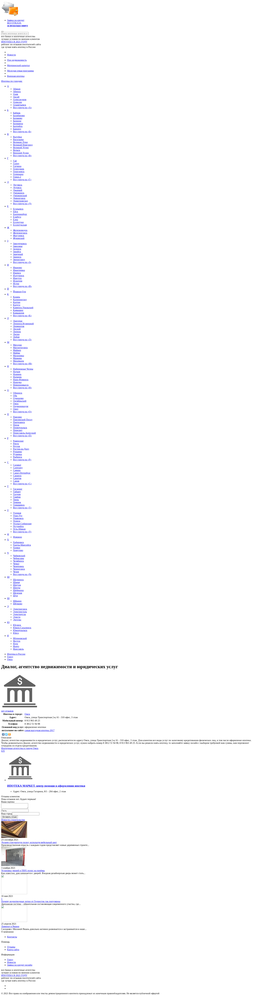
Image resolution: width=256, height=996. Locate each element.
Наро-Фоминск (20, 379)
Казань (16, 297)
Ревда (16, 443)
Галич (16, 163)
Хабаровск (18, 542)
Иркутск (17, 278)
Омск (16, 403)
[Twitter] (6, 734)
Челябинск (18, 561)
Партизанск (19, 422)
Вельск (16, 150)
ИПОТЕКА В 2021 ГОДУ (14, 41)
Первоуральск (20, 427)
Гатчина (17, 166)
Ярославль (18, 649)
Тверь (16, 499)
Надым (16, 371)
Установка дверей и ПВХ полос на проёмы (23, 870)
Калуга (16, 305)
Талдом (17, 494)
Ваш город (6, 813)
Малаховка (18, 355)
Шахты (16, 587)
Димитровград (20, 201)
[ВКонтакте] (3, 734)
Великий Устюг (21, 147)
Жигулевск (18, 235)
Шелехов (17, 593)
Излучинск (18, 275)
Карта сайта (13, 949)
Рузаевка (17, 454)
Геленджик (18, 169)
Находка (17, 382)
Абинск (17, 91)
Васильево (18, 139)
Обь (15, 395)
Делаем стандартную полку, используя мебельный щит (29, 842)
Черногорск (19, 569)
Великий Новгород (23, 145)
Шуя (15, 595)
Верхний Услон (21, 153)
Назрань (17, 374)
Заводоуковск (20, 243)
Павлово (17, 417)
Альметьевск (19, 105)
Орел (15, 409)
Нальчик (17, 377)
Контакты (12, 937)
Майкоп (17, 350)
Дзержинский (20, 195)
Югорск (17, 625)
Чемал (16, 563)
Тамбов (17, 497)
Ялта (15, 643)
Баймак (16, 113)
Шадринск (18, 579)
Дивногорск (19, 198)
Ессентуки (18, 222)
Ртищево (17, 451)
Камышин (18, 310)
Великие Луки (20, 142)
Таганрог (17, 489)
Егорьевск (18, 209)
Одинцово (18, 398)
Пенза (16, 425)
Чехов (16, 571)
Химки (16, 547)
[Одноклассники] (9, 734)
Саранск (17, 475)
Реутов (16, 446)
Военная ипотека (15, 76)
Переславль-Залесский (24, 433)
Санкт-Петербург (22, 473)
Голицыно (18, 174)
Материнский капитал (18, 65)
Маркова (17, 358)
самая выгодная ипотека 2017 (40, 730)
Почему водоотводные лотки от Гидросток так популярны (30, 901)
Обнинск (17, 393)
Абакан (16, 89)
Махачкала (18, 361)
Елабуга (17, 217)
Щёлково (17, 603)
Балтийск (18, 126)
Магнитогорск (20, 347)
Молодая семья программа (20, 71)
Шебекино (18, 590)
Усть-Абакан (19, 529)
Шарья (16, 582)
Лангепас (18, 321)
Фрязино (17, 537)
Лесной (17, 329)
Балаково (17, 118)
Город (10, 959)
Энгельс (17, 619)
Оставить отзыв (9, 817)
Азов (15, 94)
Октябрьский (19, 401)
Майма (16, 353)
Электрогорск (20, 609)
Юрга (16, 633)
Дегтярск (17, 185)
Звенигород (19, 259)
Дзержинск (18, 193)
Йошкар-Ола (19, 291)
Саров (16, 481)
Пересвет (17, 430)
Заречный (18, 254)
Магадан (17, 345)
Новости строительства (13, 819)
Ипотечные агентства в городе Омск (19, 748)
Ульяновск (18, 518)
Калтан (16, 302)
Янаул (16, 646)
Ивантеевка (19, 270)
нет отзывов (7, 711)
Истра (16, 283)
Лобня (16, 337)
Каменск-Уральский (23, 307)
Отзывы (11, 947)
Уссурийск (18, 526)
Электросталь (20, 611)
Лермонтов (18, 326)
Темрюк (17, 502)
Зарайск (17, 251)
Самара (16, 470)
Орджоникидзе (20, 406)
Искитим (17, 281)
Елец (15, 219)
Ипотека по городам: (11, 81)
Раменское (18, 441)
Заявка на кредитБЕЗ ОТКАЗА (17, 23)
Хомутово (18, 550)
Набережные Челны (23, 369)
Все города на (22, 107)
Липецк (17, 331)
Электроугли (19, 614)
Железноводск (20, 230)
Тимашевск (19, 505)
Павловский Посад (22, 419)
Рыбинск (17, 457)
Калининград (20, 299)
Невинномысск (21, 385)
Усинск (16, 521)
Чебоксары (18, 558)
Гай (15, 161)
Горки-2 (17, 177)
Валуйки (17, 137)
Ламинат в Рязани (10, 926)
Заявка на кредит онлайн (19, 965)
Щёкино (17, 601)
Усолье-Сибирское (22, 523)
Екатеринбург (20, 214)
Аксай (16, 97)
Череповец (18, 566)
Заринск (17, 257)
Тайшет (17, 491)
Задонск (17, 249)
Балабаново (19, 115)
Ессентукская (20, 225)
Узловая (17, 513)
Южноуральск (20, 630)
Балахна (17, 121)
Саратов (17, 478)
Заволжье (18, 246)
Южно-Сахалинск (22, 627)
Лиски (16, 334)
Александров (19, 99)
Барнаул (17, 129)
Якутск (16, 641)
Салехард (18, 467)
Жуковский (18, 238)
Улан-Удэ (17, 515)
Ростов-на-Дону (21, 449)
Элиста (16, 617)
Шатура (17, 585)
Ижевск (17, 273)
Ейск (15, 211)
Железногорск (20, 233)
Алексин (17, 102)
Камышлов (18, 313)
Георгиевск (18, 171)
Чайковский (19, 555)
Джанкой (17, 190)
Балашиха (18, 123)
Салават (17, 465)
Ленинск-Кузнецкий (23, 323)
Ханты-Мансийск (22, 545)
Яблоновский (20, 638)
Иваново (17, 267)
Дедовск (17, 187)
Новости (11, 54)
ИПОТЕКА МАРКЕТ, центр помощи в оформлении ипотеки (46, 785)
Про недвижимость (17, 60)
